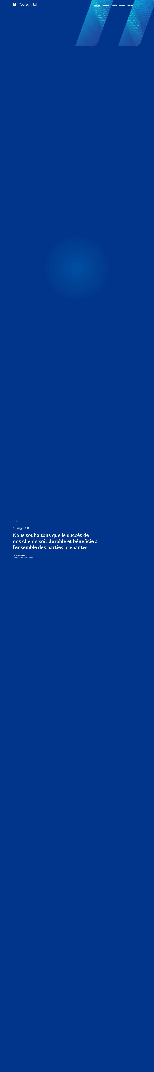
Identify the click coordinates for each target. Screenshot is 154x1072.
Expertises (106, 5)
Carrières (122, 5)
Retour (16, 521)
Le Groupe (97, 5)
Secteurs (114, 5)
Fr (138, 5)
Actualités (130, 5)
